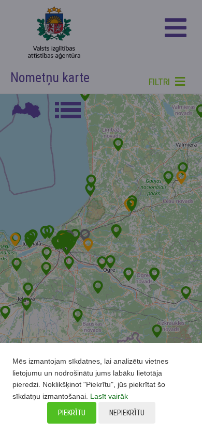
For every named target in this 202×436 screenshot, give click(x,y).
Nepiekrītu (127, 413)
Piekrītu (71, 413)
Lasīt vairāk (109, 396)
